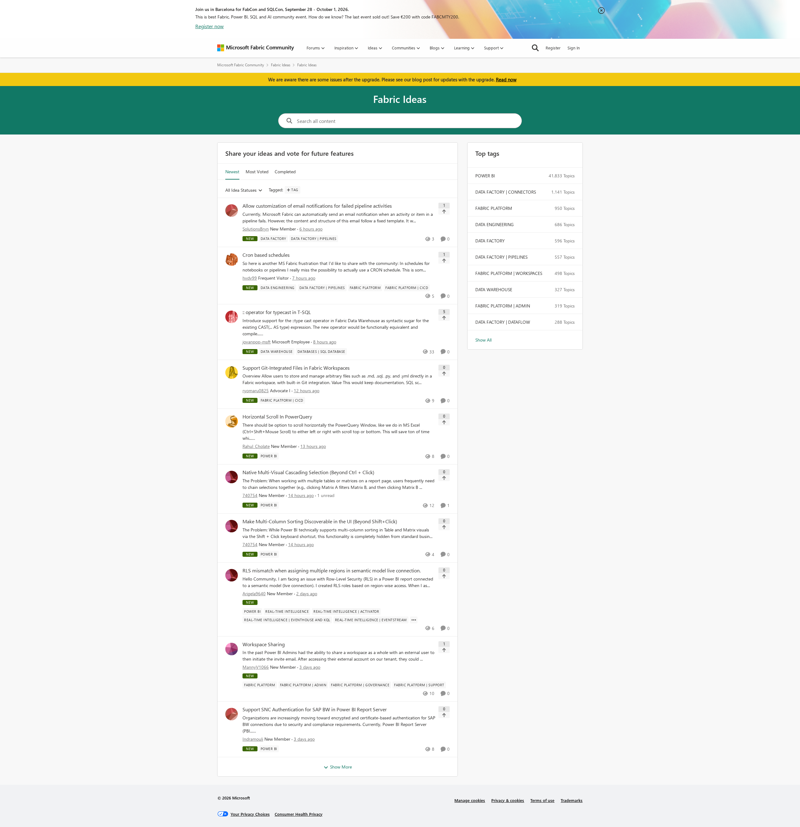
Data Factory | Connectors (505, 192)
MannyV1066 (255, 667)
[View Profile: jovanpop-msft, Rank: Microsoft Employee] (231, 317)
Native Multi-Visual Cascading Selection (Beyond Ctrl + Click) (308, 472)
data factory (490, 241)
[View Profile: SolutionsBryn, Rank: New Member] (231, 210)
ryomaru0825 (255, 390)
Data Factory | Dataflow (502, 322)
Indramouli (252, 739)
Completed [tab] (285, 172)
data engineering (494, 224)
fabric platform (493, 208)
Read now (506, 79)
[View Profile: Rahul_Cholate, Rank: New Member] (231, 421)
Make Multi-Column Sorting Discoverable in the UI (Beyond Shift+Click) (319, 521)
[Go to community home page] (255, 47)
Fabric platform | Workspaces (508, 273)
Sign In (574, 47)
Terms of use (542, 800)
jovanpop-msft (256, 342)
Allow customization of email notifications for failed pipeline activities (317, 206)
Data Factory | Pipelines (501, 257)
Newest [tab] (232, 172)
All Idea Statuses (241, 190)
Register (553, 47)
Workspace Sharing (263, 644)
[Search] (535, 48)
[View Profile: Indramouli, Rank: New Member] (231, 714)
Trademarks (571, 800)
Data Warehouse (493, 289)
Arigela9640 (254, 593)
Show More (341, 767)
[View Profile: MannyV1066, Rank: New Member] (231, 649)
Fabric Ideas (280, 65)
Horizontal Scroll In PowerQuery (277, 417)
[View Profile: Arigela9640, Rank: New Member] (231, 575)
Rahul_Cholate (256, 446)
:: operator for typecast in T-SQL (276, 312)
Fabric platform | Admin (502, 306)
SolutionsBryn (255, 229)
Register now (209, 26)
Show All (483, 340)
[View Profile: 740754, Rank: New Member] (231, 477)
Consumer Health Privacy (298, 814)
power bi (485, 176)
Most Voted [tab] (257, 172)
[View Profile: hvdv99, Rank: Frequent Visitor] (231, 259)
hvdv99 (249, 278)
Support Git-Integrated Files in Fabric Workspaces (296, 368)
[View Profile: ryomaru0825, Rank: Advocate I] (231, 372)
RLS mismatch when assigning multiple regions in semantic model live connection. (331, 570)
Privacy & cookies (507, 800)
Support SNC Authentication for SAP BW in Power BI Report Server (314, 709)
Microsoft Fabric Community (240, 65)
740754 (250, 495)
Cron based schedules (266, 255)
